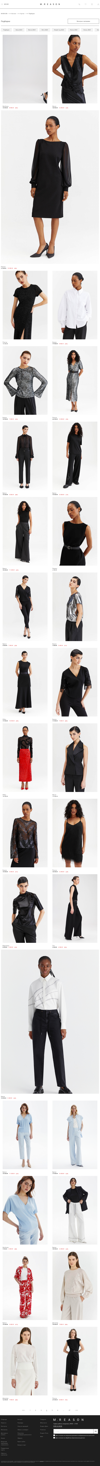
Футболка (6, 106)
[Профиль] (98, 4)
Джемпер (55, 1323)
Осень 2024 (73, 30)
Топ (53, 945)
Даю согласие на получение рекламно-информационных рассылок (75, 1435)
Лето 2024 (45, 30)
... (63, 1410)
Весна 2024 (31, 30)
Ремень (54, 568)
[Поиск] (79, 4)
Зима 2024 (19, 30)
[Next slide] (96, 112)
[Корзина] (92, 4)
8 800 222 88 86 (57, 1426)
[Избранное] (85, 4)
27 (69, 1410)
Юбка (4, 719)
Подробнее (41, 1461)
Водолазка (6, 945)
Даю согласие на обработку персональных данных (70, 1438)
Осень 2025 (87, 30)
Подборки (6, 30)
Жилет (54, 106)
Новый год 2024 (59, 30)
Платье (5, 342)
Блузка (54, 342)
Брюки (5, 493)
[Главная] (50, 4)
